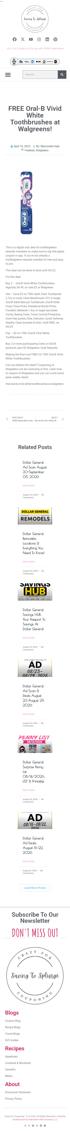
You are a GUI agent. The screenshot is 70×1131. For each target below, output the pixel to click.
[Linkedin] (47, 39)
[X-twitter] (23, 39)
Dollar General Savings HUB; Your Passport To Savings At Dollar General (34, 619)
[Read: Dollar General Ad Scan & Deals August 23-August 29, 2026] (35, 668)
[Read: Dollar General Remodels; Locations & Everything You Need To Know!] (35, 516)
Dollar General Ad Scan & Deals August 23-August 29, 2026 (34, 695)
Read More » (29, 486)
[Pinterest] (55, 39)
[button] (8, 74)
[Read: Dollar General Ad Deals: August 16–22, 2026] (35, 820)
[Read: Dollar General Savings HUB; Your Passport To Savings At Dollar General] (35, 592)
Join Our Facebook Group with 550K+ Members (35, 48)
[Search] (62, 74)
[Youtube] (31, 39)
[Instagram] (39, 39)
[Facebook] (15, 39)
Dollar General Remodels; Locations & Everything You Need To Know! (34, 543)
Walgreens (42, 150)
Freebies (30, 150)
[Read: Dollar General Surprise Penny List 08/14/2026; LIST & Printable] (35, 744)
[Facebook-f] (25, 1126)
